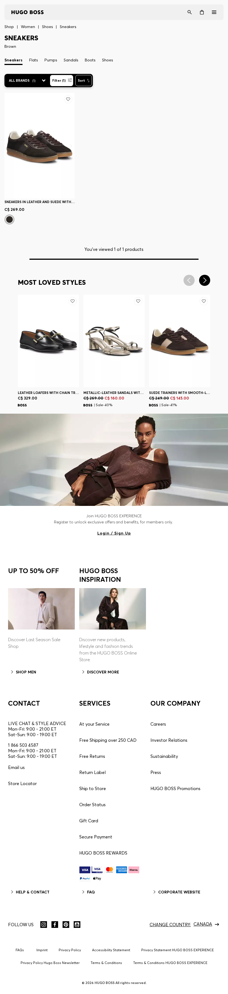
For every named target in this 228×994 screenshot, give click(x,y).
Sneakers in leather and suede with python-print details (39, 202)
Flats (33, 60)
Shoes (107, 60)
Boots (90, 60)
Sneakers (13, 60)
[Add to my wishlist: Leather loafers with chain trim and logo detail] (72, 301)
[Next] (71, 146)
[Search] (190, 12)
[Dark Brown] (9, 219)
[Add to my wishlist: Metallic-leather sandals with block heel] (138, 301)
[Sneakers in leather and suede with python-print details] (39, 146)
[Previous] (21, 341)
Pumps (50, 60)
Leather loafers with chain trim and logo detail (48, 393)
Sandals (71, 60)
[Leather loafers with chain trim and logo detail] (48, 341)
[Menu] (214, 12)
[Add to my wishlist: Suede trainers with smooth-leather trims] (204, 301)
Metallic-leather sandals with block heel (114, 393)
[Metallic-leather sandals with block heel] (114, 341)
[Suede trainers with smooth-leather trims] (179, 341)
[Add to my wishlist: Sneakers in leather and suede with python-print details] (68, 99)
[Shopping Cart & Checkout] (202, 12)
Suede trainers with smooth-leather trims (179, 393)
